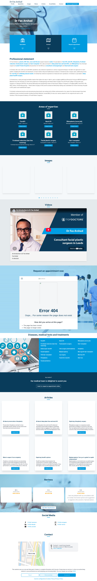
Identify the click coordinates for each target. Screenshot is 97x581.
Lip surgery (62, 355)
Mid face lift (81, 355)
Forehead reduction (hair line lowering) (49, 344)
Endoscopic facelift (46, 348)
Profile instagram (62, 522)
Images (29, 4)
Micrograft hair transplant (85, 351)
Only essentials (48, 575)
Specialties (20, 4)
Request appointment (72, 4)
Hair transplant (82, 344)
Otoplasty (81, 348)
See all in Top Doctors (48, 507)
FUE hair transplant (46, 355)
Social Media (52, 4)
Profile (12, 4)
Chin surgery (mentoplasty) (67, 348)
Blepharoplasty (63, 351)
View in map (31, 553)
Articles (43, 4)
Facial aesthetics (45, 361)
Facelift (43, 341)
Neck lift (61, 341)
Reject (30, 575)
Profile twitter (61, 524)
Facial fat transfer (64, 358)
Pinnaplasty (44, 358)
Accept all (67, 575)
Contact (61, 4)
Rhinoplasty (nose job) (84, 341)
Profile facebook (32, 522)
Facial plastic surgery (65, 344)
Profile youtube (32, 526)
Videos (36, 4)
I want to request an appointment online (48, 386)
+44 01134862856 (57, 548)
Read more (23, 126)
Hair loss (80, 358)
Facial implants (45, 351)
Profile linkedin (31, 524)
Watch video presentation (23, 28)
